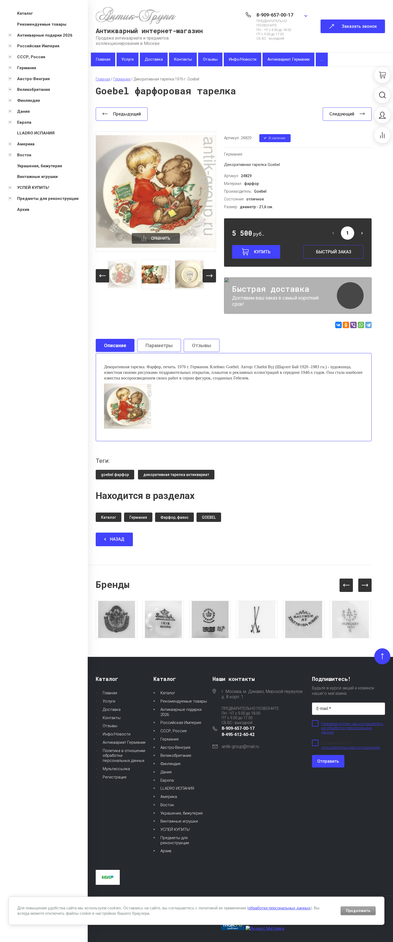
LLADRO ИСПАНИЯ (177, 788)
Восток (167, 805)
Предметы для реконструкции (174, 840)
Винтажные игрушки (179, 821)
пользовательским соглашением (350, 747)
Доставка (154, 59)
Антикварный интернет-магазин (149, 31)
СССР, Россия (173, 730)
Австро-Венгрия (175, 747)
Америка (168, 796)
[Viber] (353, 325)
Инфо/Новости (242, 59)
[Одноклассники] (346, 325)
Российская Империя (180, 722)
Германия (233, 154)
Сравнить (160, 238)
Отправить (328, 761)
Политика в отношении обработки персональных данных (124, 755)
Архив (165, 850)
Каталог (167, 693)
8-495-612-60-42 (238, 734)
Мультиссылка (116, 768)
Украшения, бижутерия (181, 813)
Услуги (127, 59)
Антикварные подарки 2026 (181, 712)
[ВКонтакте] (338, 325)
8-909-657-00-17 (274, 15)
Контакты (183, 59)
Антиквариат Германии (288, 59)
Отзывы (210, 59)
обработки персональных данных (279, 908)
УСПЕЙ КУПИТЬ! (175, 829)
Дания (166, 772)
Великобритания (175, 755)
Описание (115, 345)
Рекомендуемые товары (183, 701)
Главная (103, 59)
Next (365, 585)
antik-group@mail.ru (240, 746)
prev (102, 275)
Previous (346, 585)
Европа (167, 780)
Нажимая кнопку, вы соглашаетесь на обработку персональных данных (352, 728)
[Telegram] (368, 325)
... (322, 59)
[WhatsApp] (361, 325)
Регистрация (114, 777)
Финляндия (170, 763)
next (209, 275)
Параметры (159, 345)
